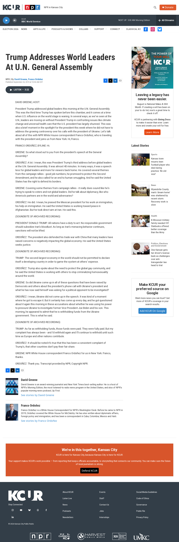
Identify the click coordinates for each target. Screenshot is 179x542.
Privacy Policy (142, 517)
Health (154, 216)
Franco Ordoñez (35, 79)
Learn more (152, 132)
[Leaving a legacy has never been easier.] (152, 68)
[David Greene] (12, 386)
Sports (154, 154)
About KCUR (68, 492)
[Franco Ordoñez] (12, 412)
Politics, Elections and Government (159, 244)
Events (102, 492)
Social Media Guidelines (146, 492)
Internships (104, 517)
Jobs (101, 511)
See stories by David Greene (37, 395)
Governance (141, 505)
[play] (6, 20)
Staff (101, 498)
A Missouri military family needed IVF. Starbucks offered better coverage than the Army (160, 226)
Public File (140, 511)
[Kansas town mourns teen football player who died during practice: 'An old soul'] (140, 160)
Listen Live (67, 498)
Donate (169, 7)
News (24, 29)
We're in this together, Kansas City (89, 450)
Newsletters (68, 517)
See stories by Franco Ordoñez (39, 420)
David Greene (20, 79)
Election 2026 (10, 29)
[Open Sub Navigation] (29, 29)
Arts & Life (39, 29)
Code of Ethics (142, 498)
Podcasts (67, 511)
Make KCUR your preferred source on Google (152, 288)
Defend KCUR (89, 470)
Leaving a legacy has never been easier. (152, 97)
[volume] (14, 20)
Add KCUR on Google (152, 310)
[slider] (19, 20)
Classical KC (133, 29)
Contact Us (104, 505)
